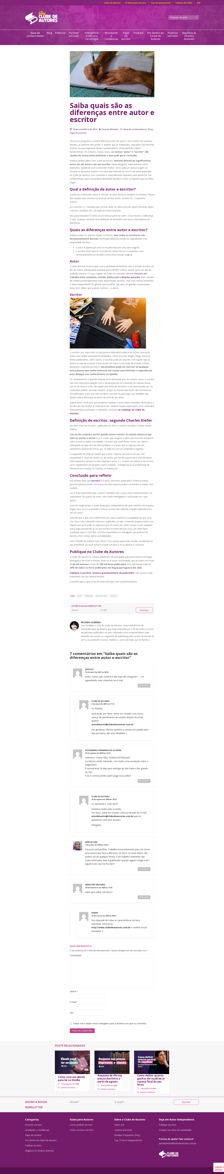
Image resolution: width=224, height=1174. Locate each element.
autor (79, 596)
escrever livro (101, 596)
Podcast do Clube (184, 3)
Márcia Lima (91, 842)
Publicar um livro (173, 34)
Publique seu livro (167, 1125)
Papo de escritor (126, 35)
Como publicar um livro (81, 1125)
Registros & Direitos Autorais (189, 35)
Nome (74, 991)
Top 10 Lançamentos (161, 3)
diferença (89, 596)
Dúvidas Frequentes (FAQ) (127, 1135)
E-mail (74, 1002)
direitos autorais (130, 277)
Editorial (60, 33)
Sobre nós (119, 1125)
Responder (144, 685)
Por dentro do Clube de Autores (155, 35)
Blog (49, 33)
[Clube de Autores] (179, 1153)
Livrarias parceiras (123, 1130)
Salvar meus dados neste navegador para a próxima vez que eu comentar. (110, 1023)
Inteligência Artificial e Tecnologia (92, 35)
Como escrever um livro (81, 1130)
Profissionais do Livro (135, 3)
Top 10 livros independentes (128, 1140)
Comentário (76, 955)
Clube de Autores (112, 3)
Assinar (144, 610)
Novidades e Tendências (111, 35)
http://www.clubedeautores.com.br (110, 927)
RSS (198, 3)
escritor (113, 596)
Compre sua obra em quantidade (175, 1130)
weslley (89, 669)
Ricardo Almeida (110, 129)
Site (71, 1012)
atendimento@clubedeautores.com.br (112, 724)
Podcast (138, 33)
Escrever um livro (74, 34)
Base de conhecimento (35, 34)
